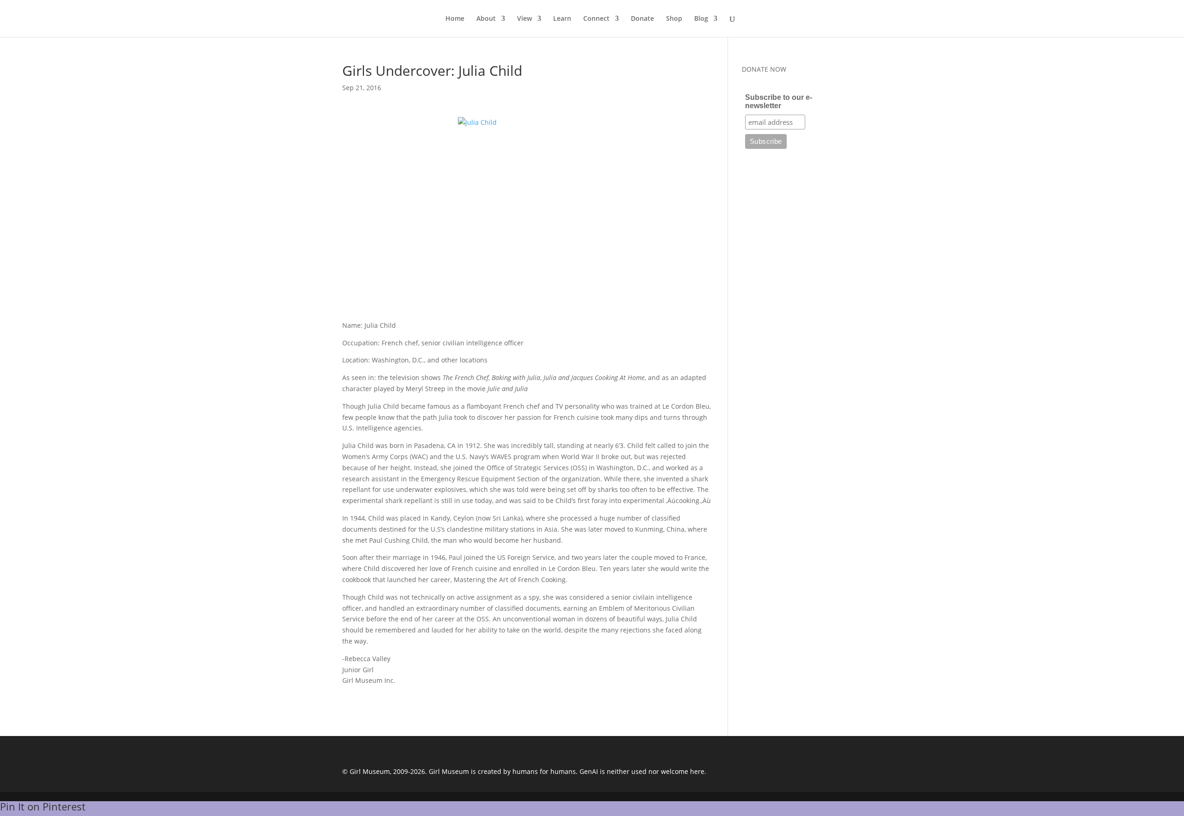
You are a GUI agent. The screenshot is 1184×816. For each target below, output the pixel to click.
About (486, 19)
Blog (701, 19)
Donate (642, 19)
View (524, 19)
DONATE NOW (764, 69)
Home (454, 19)
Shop (674, 19)
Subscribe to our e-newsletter (778, 101)
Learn (562, 19)
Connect (596, 19)
